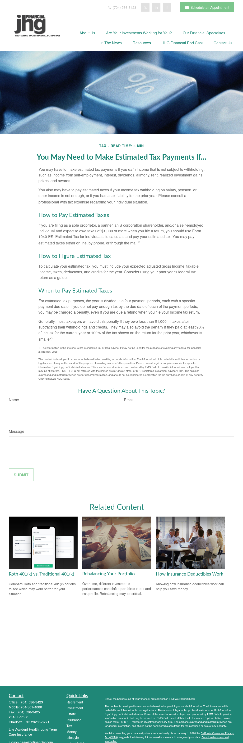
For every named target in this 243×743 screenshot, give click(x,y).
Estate (71, 713)
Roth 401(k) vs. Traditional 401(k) (41, 574)
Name (14, 399)
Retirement (74, 702)
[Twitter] (145, 7)
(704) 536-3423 (124, 7)
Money (71, 731)
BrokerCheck (187, 699)
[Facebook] (167, 7)
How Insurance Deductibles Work (189, 574)
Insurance (73, 719)
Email (129, 399)
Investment (74, 708)
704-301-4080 (31, 707)
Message (16, 431)
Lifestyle (72, 737)
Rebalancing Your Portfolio (108, 574)
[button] (87, 32)
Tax (69, 725)
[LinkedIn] (156, 7)
